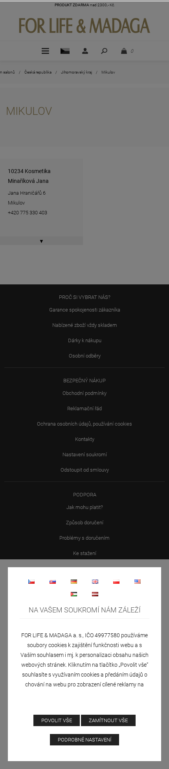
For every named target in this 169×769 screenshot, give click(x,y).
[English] (95, 581)
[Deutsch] (74, 581)
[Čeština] (31, 581)
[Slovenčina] (52, 581)
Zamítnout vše (108, 720)
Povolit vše (56, 720)
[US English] (137, 581)
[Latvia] (95, 594)
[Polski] (116, 581)
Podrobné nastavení (84, 740)
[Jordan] (74, 594)
